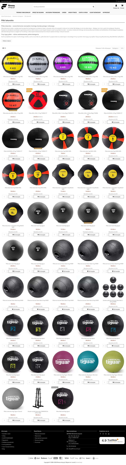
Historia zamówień (40, 433)
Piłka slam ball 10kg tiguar (88, 225)
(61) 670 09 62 (72, 446)
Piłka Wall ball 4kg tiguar (63, 338)
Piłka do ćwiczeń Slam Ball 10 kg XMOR (38, 300)
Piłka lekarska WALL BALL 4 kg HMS (13, 76)
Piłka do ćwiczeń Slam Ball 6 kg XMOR (13, 300)
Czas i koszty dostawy (8, 446)
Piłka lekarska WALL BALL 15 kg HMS (13, 113)
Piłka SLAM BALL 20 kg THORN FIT (113, 113)
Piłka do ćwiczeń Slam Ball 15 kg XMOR (63, 300)
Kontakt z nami (6, 433)
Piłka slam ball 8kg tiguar (38, 263)
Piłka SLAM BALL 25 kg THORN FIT (13, 151)
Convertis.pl (79, 462)
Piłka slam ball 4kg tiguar (38, 225)
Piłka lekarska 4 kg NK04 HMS (88, 151)
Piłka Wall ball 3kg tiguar (38, 338)
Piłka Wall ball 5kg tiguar (88, 338)
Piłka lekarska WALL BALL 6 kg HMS (38, 76)
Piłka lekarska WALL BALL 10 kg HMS (88, 76)
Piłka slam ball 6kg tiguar (63, 225)
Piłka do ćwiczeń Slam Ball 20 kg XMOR (88, 300)
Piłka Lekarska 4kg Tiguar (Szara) (13, 411)
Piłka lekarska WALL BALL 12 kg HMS (113, 76)
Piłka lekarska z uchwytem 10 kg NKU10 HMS (13, 226)
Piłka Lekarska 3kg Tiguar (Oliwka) (113, 375)
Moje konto (38, 436)
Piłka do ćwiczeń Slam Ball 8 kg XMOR (113, 263)
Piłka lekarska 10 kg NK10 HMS (38, 187)
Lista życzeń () (121, 1)
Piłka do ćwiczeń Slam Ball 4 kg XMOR (88, 263)
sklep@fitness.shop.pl (74, 448)
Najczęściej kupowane (41, 438)
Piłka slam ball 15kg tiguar (13, 263)
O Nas (3, 436)
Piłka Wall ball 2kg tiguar (13, 338)
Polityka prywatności (8, 442)
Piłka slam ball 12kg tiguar (113, 225)
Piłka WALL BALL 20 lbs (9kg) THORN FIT (88, 113)
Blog (3, 449)
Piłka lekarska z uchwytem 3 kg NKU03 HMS (63, 188)
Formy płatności (6, 444)
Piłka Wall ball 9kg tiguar (63, 411)
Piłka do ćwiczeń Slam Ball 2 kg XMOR (63, 263)
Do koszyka (17, 84)
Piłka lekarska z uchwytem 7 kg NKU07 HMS (113, 188)
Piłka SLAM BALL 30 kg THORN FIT (38, 151)
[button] (23, 12)
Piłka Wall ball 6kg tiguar (113, 338)
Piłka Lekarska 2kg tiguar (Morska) (88, 375)
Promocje (37, 442)
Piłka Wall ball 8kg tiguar (13, 375)
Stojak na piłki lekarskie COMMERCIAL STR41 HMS (38, 412)
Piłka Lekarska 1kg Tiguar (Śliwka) (63, 375)
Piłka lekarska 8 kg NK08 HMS (13, 187)
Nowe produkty (39, 440)
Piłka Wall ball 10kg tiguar (38, 375)
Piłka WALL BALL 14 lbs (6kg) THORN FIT (63, 113)
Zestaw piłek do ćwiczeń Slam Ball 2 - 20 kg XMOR (113, 301)
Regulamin (5, 440)
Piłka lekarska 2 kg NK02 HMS (63, 151)
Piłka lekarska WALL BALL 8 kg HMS (63, 76)
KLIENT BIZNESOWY (7, 438)
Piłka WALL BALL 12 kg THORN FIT (38, 113)
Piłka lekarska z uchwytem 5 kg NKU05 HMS (88, 188)
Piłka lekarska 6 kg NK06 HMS (113, 151)
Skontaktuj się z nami (6, 1)
